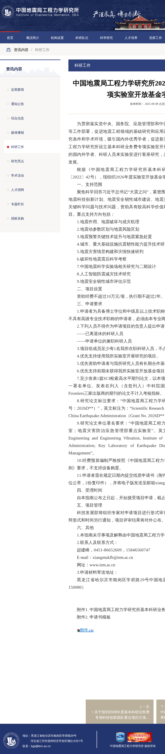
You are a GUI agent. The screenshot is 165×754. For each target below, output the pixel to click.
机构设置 (57, 37)
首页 (10, 37)
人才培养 (131, 37)
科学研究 (106, 37)
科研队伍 (81, 37)
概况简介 (32, 37)
